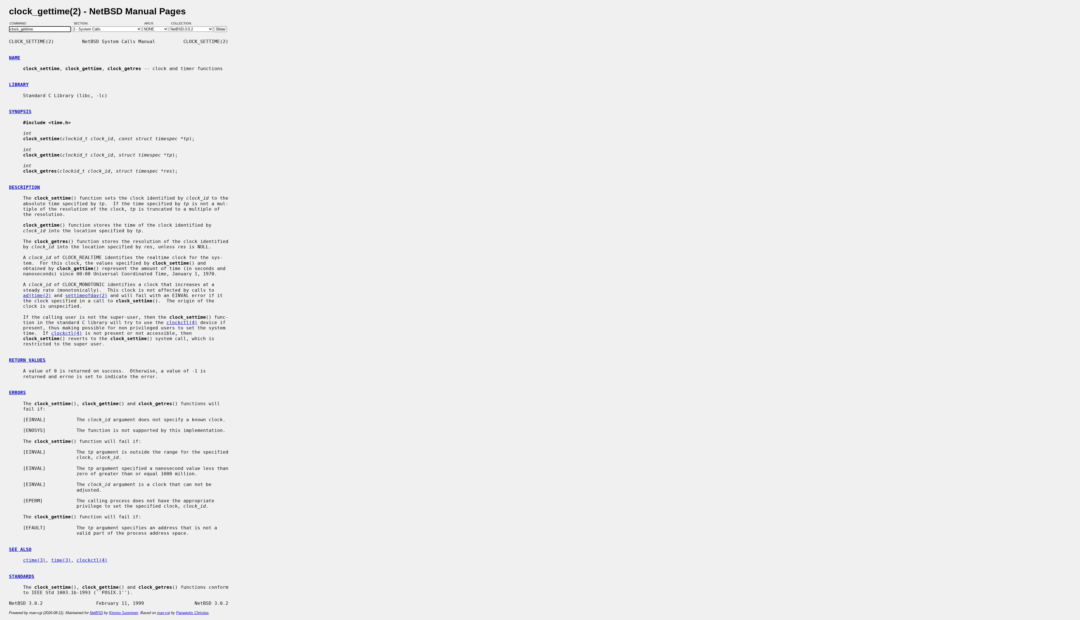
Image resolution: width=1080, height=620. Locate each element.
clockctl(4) (181, 322)
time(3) (61, 560)
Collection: (181, 23)
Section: (82, 23)
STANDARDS (21, 576)
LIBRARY (19, 84)
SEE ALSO (20, 549)
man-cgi (163, 613)
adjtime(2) (37, 295)
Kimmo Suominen (123, 613)
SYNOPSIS (20, 111)
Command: (20, 23)
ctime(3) (34, 560)
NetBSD (96, 613)
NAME (14, 58)
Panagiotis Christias (192, 613)
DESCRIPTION (24, 187)
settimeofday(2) (86, 295)
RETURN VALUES (27, 360)
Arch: (151, 23)
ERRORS (17, 392)
